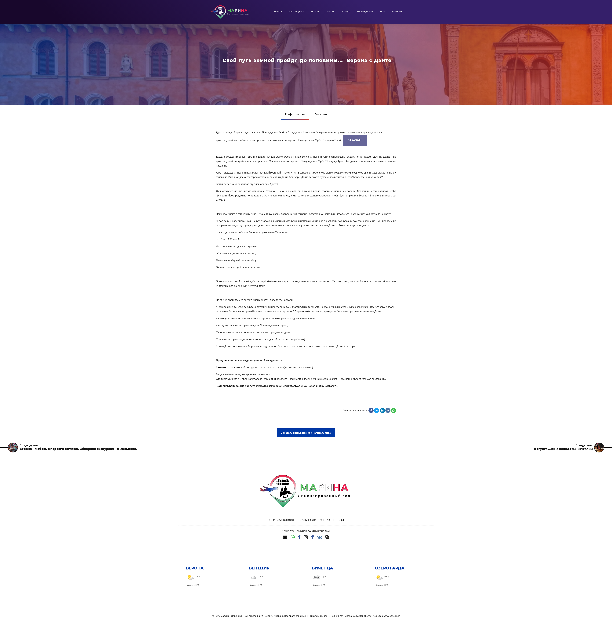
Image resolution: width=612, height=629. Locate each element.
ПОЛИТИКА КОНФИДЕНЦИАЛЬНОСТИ (291, 519)
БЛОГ (382, 12)
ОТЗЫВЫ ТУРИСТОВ (365, 12)
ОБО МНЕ (315, 12)
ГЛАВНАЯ (278, 12)
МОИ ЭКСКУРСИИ (296, 12)
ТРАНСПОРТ (397, 12)
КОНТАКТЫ (330, 12)
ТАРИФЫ (346, 12)
